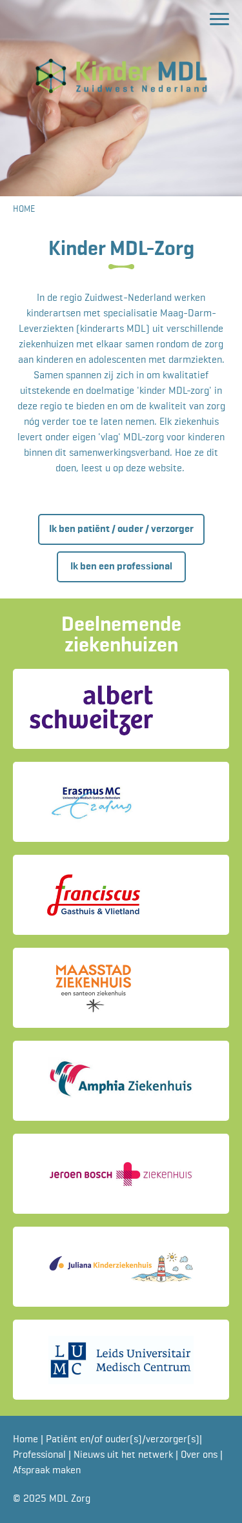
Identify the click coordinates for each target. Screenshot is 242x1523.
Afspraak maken (47, 1471)
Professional (40, 1455)
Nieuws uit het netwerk (125, 1455)
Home (27, 1440)
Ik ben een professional (121, 567)
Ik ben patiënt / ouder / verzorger (121, 529)
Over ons (200, 1455)
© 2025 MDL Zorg (51, 1499)
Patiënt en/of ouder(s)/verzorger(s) (122, 1440)
